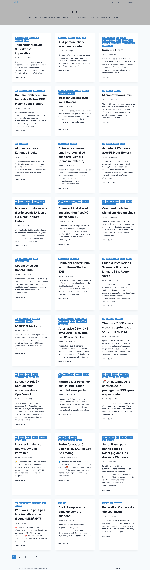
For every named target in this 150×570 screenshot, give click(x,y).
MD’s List (115, 2)
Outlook (73, 144)
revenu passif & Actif (67, 440)
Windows (117, 91)
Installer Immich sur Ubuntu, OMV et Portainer (29, 449)
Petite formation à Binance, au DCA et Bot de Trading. (74, 449)
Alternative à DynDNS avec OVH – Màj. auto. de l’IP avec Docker (73, 333)
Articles (129, 2)
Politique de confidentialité (40, 568)
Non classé (74, 258)
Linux (65, 37)
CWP (60, 503)
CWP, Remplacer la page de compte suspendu (71, 512)
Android (62, 437)
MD (18, 58)
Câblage (106, 503)
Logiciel (36, 37)
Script (26, 40)
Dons (25, 568)
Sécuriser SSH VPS (28, 326)
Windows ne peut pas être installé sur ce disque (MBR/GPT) (30, 514)
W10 (104, 440)
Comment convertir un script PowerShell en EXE (74, 267)
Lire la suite (21, 78)
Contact (21, 568)
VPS (84, 37)
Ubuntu (105, 46)
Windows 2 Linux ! (35, 204)
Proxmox (106, 43)
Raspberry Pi (116, 43)
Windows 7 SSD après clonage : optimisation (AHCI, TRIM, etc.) (117, 327)
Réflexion (19, 40)
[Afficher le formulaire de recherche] (136, 2)
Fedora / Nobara (109, 40)
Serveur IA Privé (128, 43)
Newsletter (30, 568)
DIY (30, 37)
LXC (131, 40)
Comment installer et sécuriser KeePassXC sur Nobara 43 (73, 213)
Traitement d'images (66, 93)
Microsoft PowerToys (117, 95)
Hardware (110, 319)
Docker (123, 37)
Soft (122, 2)
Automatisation (21, 37)
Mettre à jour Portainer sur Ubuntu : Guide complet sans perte (74, 386)
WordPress (23, 144)
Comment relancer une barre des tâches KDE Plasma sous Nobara (31, 99)
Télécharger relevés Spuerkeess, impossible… (29, 49)
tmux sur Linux (112, 50)
